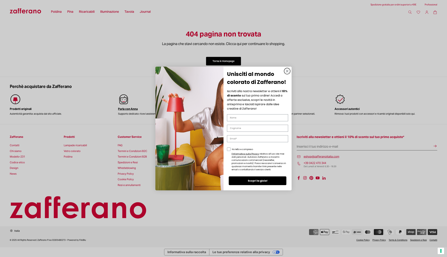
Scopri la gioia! (258, 180)
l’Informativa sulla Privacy (245, 153)
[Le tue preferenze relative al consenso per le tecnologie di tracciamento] (441, 251)
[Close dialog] (287, 71)
